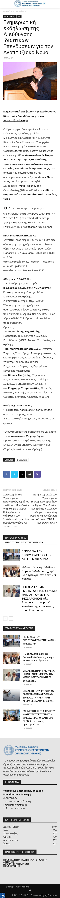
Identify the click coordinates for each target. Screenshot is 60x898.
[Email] (22, 474)
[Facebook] (6, 474)
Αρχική (6, 11)
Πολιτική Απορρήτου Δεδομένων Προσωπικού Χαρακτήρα (25, 861)
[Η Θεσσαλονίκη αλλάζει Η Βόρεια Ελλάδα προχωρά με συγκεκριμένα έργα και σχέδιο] (11, 571)
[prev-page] (5, 618)
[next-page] (11, 618)
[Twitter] (14, 474)
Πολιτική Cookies (11, 866)
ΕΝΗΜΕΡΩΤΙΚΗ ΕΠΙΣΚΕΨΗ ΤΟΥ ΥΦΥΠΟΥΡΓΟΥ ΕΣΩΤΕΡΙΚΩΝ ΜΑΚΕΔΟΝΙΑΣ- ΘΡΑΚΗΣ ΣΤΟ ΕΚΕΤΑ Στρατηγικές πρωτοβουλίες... (39, 718)
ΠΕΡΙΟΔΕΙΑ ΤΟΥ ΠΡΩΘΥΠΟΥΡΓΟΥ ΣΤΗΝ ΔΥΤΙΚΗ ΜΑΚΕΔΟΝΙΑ (37, 555)
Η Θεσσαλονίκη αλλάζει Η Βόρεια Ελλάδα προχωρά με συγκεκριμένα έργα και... (38, 657)
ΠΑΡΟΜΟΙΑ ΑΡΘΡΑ (15, 538)
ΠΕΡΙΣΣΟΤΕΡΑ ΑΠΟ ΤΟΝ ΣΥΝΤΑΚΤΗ (24, 542)
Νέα (19, 16)
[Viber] (37, 474)
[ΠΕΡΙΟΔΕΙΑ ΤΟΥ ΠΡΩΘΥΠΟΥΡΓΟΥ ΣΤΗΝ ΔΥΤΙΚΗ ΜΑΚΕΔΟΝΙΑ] (11, 555)
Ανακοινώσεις (19, 11)
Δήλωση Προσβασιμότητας (16, 864)
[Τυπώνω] (29, 474)
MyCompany (51, 895)
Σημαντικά (22, 460)
